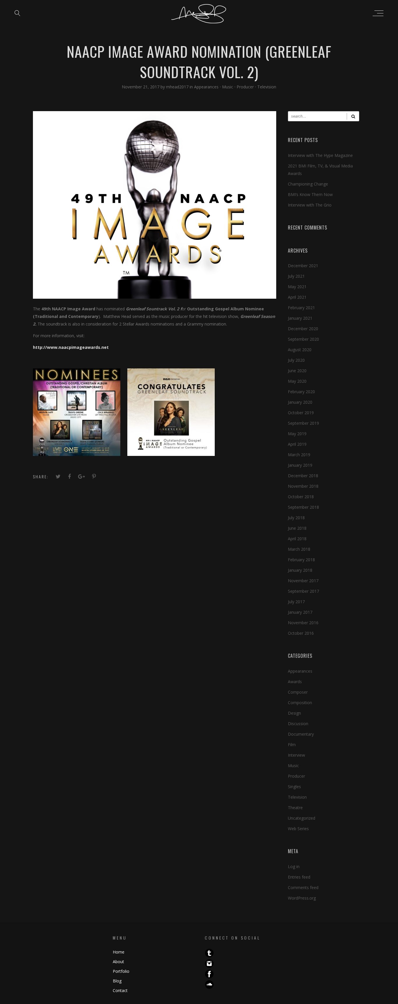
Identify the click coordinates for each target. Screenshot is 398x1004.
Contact (120, 990)
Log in (294, 866)
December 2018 (303, 475)
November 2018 (303, 486)
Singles (294, 786)
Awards (295, 681)
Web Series (298, 828)
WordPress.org (302, 898)
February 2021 (301, 307)
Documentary (301, 734)
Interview (296, 755)
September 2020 (303, 339)
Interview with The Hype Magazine (320, 155)
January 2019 (300, 465)
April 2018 (297, 538)
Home (118, 952)
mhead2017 (178, 87)
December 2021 (303, 265)
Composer (298, 692)
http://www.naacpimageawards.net (71, 347)
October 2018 (301, 496)
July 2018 (296, 517)
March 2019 (299, 454)
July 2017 (296, 601)
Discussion (298, 723)
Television (266, 87)
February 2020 (301, 391)
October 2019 (301, 412)
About (118, 961)
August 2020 (299, 349)
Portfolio (121, 971)
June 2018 (297, 528)
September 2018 (303, 507)
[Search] (353, 116)
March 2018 (299, 549)
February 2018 (301, 559)
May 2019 (297, 433)
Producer (245, 87)
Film (292, 744)
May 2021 (297, 286)
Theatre (295, 807)
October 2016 (301, 633)
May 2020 (297, 381)
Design (294, 713)
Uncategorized (301, 818)
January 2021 (300, 318)
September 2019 (303, 423)
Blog (117, 981)
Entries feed (299, 877)
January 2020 (300, 402)
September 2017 (303, 591)
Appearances (206, 87)
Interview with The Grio (310, 205)
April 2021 (297, 297)
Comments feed (303, 887)
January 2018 (300, 570)
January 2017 (300, 612)
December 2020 (303, 328)
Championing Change (308, 184)
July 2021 (296, 276)
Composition (300, 702)
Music (227, 87)
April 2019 (297, 444)
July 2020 (296, 360)
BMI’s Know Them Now (310, 194)
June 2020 (297, 370)
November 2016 (303, 622)
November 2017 (303, 580)
